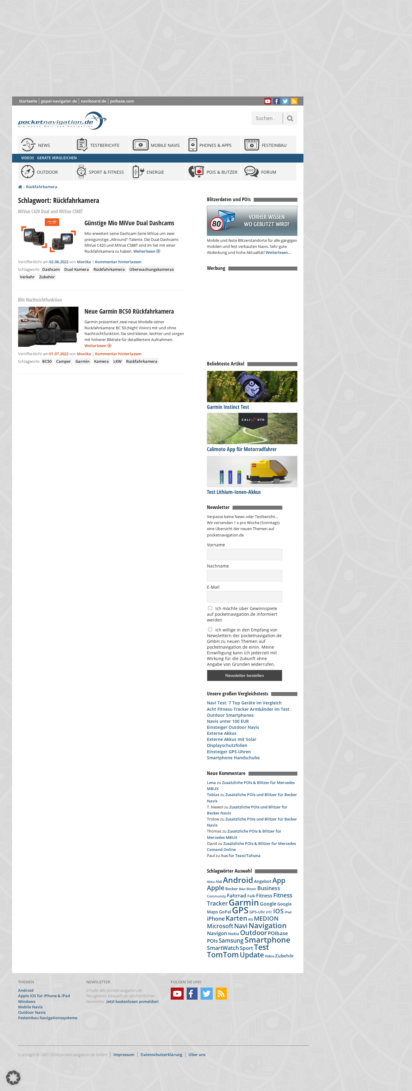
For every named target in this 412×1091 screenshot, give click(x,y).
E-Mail (213, 587)
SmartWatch (223, 947)
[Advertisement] (162, 48)
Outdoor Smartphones (230, 715)
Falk (251, 896)
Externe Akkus (221, 733)
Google (268, 903)
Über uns (197, 1054)
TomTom (223, 954)
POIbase (278, 933)
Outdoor (253, 932)
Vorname (216, 545)
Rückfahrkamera (41, 186)
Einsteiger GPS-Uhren (229, 751)
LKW (117, 361)
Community (216, 896)
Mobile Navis (30, 1007)
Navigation (268, 925)
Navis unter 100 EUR (228, 721)
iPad (288, 912)
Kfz (250, 919)
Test (261, 947)
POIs (212, 940)
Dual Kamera (76, 269)
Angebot (262, 881)
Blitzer (251, 889)
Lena (211, 782)
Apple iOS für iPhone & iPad (44, 995)
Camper (63, 361)
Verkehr (27, 277)
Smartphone (267, 940)
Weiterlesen (144, 251)
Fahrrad (236, 895)
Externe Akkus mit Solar (231, 739)
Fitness (264, 895)
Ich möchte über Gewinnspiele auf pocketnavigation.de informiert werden (242, 614)
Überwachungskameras (151, 269)
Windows (26, 1001)
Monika (84, 261)
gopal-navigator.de (59, 101)
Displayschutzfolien (227, 745)
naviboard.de (93, 101)
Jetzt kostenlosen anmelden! (132, 1001)
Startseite (28, 101)
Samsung (231, 940)
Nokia (233, 933)
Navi (241, 926)
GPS (240, 910)
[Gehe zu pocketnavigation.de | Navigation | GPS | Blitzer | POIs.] (20, 187)
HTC (269, 912)
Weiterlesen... (278, 252)
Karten (236, 918)
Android (238, 880)
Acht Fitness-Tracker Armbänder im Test (248, 709)
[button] (13, 1077)
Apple (215, 887)
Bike (242, 889)
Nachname (218, 566)
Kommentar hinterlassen (118, 261)
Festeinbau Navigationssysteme (47, 1017)
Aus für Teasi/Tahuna (241, 855)
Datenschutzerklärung (161, 1054)
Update (252, 955)
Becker (231, 888)
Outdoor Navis (32, 1012)
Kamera (101, 361)
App (278, 880)
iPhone (216, 918)
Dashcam (51, 269)
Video (269, 956)
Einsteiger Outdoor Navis (233, 727)
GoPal (225, 912)
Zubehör (47, 277)
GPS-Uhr (257, 912)
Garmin (82, 361)
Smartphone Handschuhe (233, 758)
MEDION (266, 918)
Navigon (217, 933)
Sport (246, 947)
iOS (278, 910)
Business (268, 888)
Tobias (213, 794)
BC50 (47, 361)
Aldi (219, 881)
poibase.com (122, 101)
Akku (211, 881)
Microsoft (220, 926)
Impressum (123, 1054)
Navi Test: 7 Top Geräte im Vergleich (244, 703)
